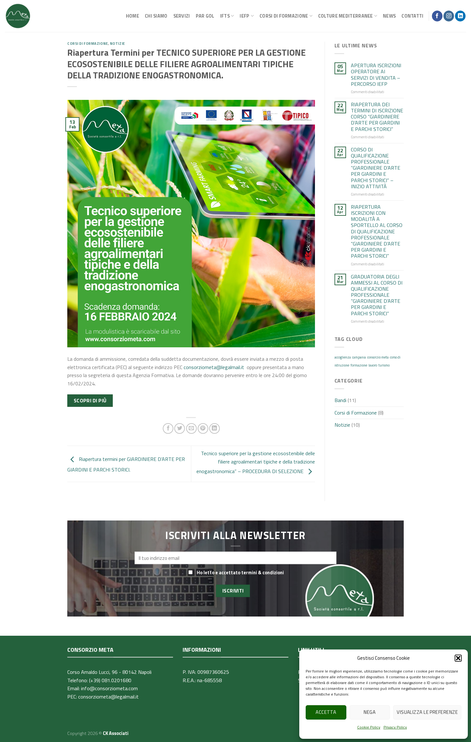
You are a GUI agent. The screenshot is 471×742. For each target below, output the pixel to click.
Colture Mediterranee (345, 16)
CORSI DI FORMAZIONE (284, 16)
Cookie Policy (368, 727)
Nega (370, 712)
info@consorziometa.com (109, 688)
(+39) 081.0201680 (110, 680)
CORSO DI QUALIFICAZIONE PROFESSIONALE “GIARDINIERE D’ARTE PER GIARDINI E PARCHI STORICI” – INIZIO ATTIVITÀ (375, 168)
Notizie (117, 43)
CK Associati (115, 733)
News (389, 16)
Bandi (340, 400)
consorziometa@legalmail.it (214, 367)
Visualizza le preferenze (427, 712)
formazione (359, 365)
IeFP (244, 16)
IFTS (225, 16)
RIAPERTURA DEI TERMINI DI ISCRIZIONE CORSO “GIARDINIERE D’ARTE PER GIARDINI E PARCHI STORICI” (377, 116)
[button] (458, 658)
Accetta (326, 712)
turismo (384, 365)
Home (132, 16)
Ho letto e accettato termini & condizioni (240, 572)
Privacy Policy (395, 727)
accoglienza (343, 357)
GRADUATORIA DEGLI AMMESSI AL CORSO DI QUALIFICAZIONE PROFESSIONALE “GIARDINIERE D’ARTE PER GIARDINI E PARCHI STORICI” (376, 295)
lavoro (372, 365)
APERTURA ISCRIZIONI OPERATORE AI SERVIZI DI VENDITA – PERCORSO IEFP (376, 74)
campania (359, 357)
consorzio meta (378, 357)
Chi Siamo (156, 16)
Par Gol (205, 16)
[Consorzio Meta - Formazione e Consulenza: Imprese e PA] (18, 16)
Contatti (412, 16)
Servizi (181, 16)
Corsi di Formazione (87, 43)
